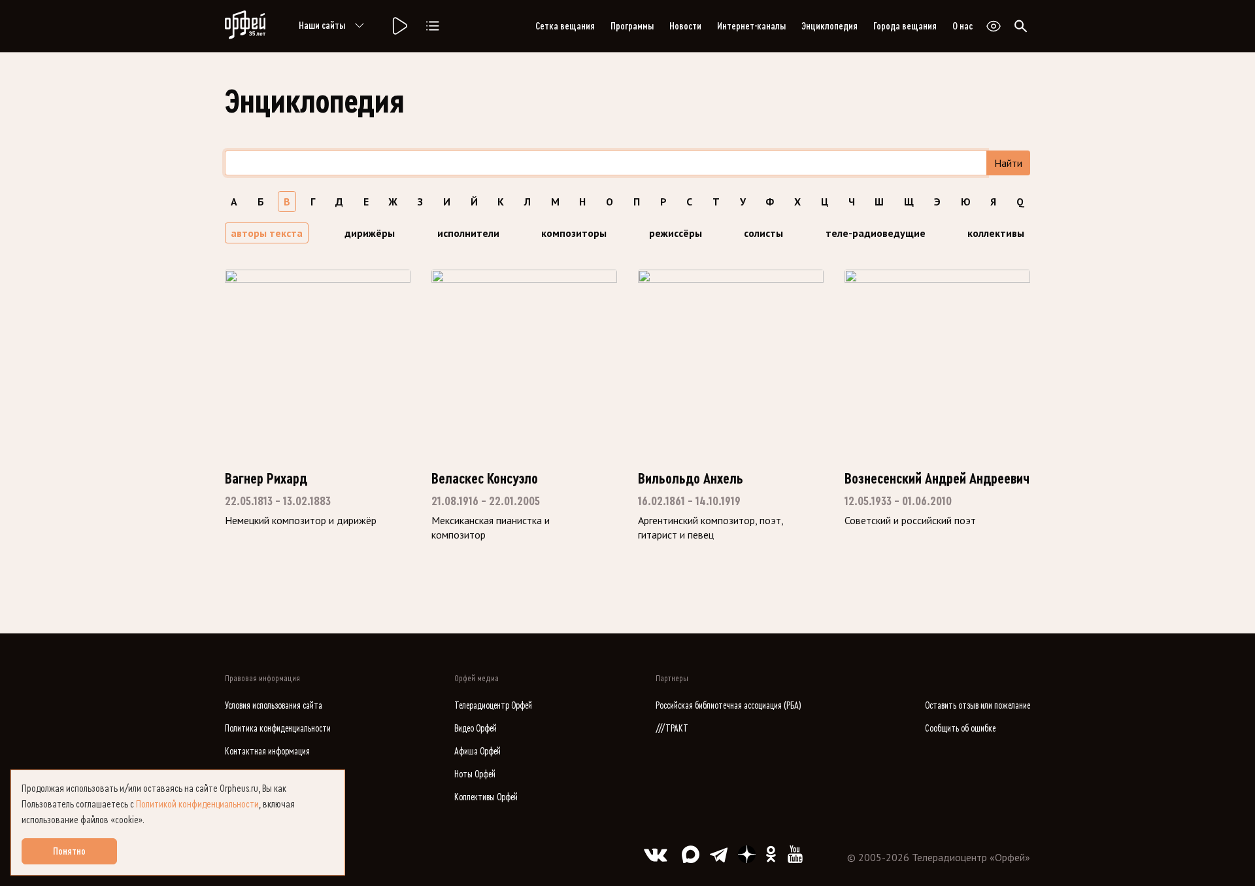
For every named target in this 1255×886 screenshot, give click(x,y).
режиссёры (675, 232)
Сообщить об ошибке (960, 729)
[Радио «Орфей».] (399, 26)
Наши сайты (322, 25)
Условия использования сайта (273, 706)
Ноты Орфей (474, 774)
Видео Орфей (475, 729)
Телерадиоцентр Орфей (493, 706)
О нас (962, 26)
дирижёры (369, 232)
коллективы (995, 232)
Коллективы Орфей (486, 797)
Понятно (69, 851)
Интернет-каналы (751, 26)
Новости (685, 26)
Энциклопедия (829, 26)
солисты (763, 232)
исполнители (468, 232)
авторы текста (267, 232)
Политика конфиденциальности (278, 729)
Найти (1008, 162)
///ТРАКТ (672, 729)
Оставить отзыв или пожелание (977, 706)
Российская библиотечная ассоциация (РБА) (728, 706)
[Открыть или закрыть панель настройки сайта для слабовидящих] (993, 26)
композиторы (574, 232)
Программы (632, 26)
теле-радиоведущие (876, 232)
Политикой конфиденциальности (197, 804)
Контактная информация (267, 751)
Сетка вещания (565, 26)
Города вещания (905, 26)
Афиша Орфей (477, 751)
